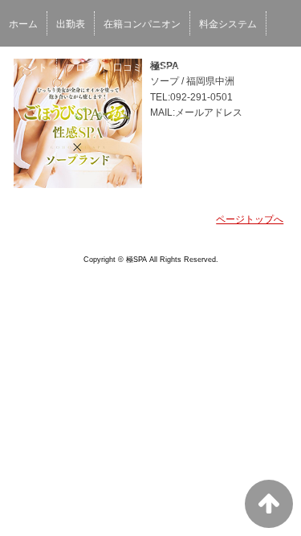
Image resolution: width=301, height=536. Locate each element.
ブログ (80, 67)
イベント (28, 67)
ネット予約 (185, 67)
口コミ (127, 67)
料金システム (228, 24)
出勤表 (70, 24)
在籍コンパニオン (142, 24)
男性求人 (246, 67)
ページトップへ (249, 219)
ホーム (23, 24)
